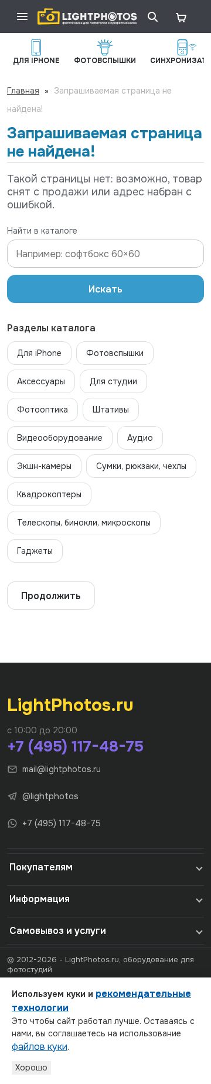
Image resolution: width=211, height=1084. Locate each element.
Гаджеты (35, 551)
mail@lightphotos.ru (61, 769)
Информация (39, 899)
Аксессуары (41, 381)
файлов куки (39, 1046)
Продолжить (51, 596)
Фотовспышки (115, 353)
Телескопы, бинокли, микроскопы (84, 522)
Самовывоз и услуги (57, 931)
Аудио (140, 438)
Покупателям (41, 867)
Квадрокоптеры (49, 494)
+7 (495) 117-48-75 (75, 746)
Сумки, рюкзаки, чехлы (141, 466)
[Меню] (22, 16)
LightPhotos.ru (70, 705)
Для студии (113, 381)
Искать (105, 289)
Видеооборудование (60, 438)
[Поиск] (152, 16)
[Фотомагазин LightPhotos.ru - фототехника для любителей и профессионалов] (87, 16)
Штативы (111, 409)
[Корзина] (180, 16)
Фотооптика (42, 409)
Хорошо (31, 1067)
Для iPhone (39, 353)
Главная (23, 90)
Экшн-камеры (44, 466)
